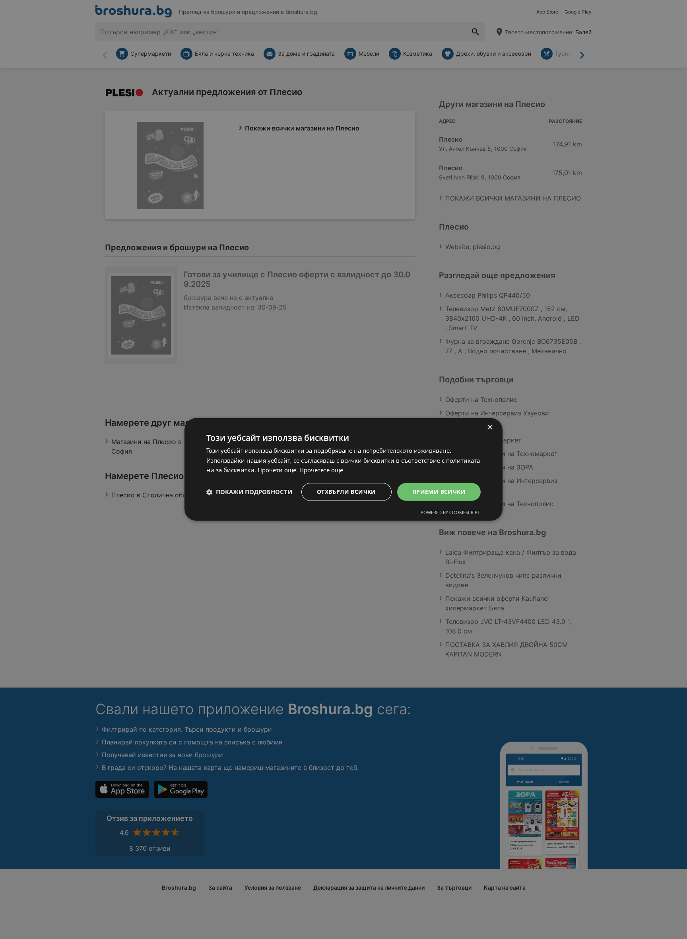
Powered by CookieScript (450, 512)
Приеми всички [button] (439, 491)
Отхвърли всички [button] (346, 491)
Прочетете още (321, 470)
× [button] (490, 428)
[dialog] (343, 469)
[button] (249, 492)
